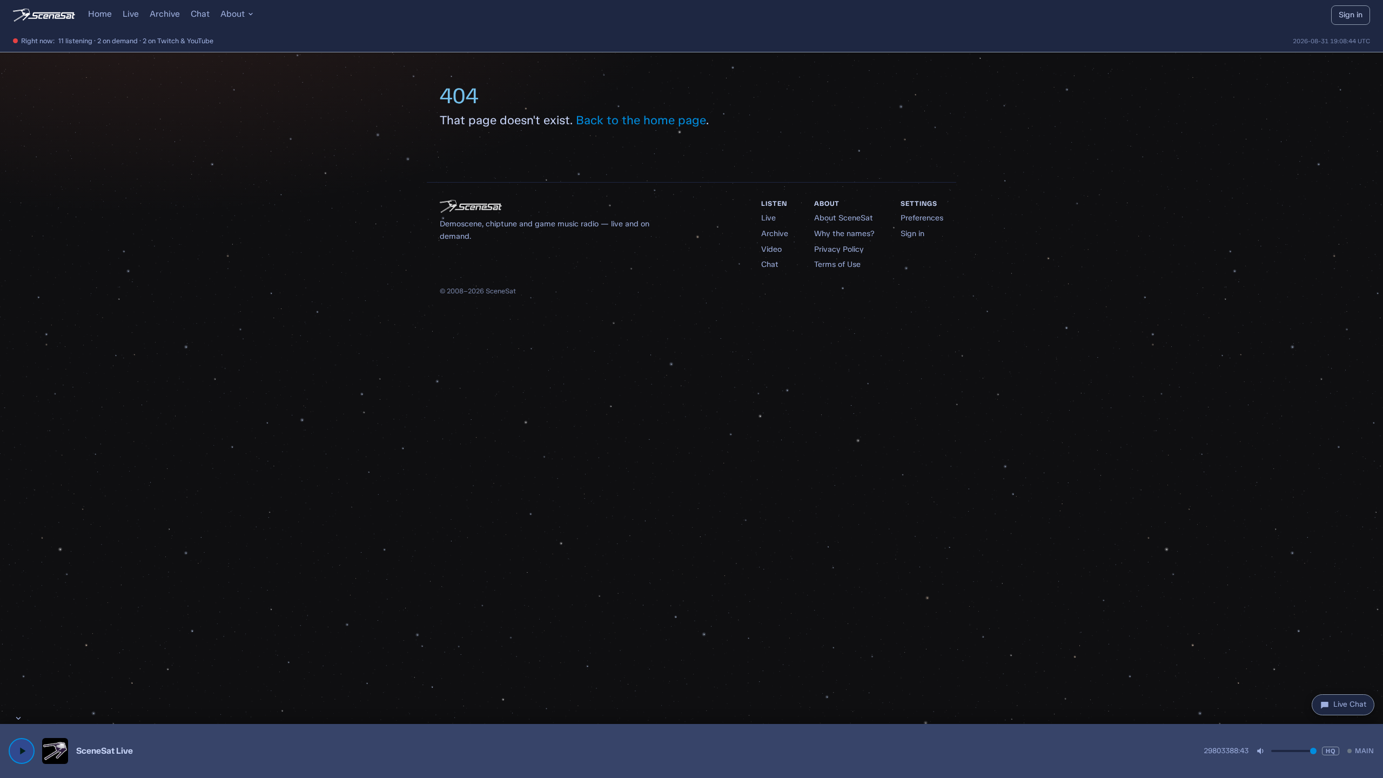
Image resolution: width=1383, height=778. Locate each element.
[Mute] (1261, 751)
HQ (1330, 751)
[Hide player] (18, 718)
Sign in (1350, 14)
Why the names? (844, 233)
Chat (200, 14)
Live (131, 14)
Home (100, 14)
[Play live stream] (22, 751)
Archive (165, 14)
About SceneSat (843, 218)
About (232, 14)
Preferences (922, 218)
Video (771, 249)
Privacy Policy (839, 249)
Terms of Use (837, 264)
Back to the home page (641, 120)
